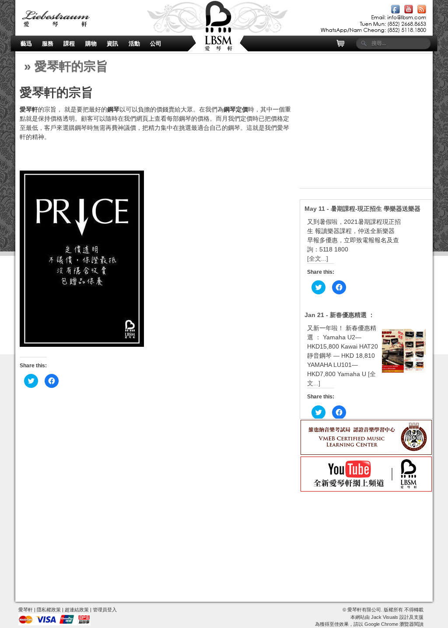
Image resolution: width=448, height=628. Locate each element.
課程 (69, 43)
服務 (47, 43)
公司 (155, 43)
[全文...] (317, 258)
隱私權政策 (49, 609)
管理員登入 (105, 609)
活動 (134, 43)
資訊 (112, 43)
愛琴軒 (25, 609)
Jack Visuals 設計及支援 (397, 617)
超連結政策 (77, 609)
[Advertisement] (366, 133)
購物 (91, 43)
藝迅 (26, 43)
